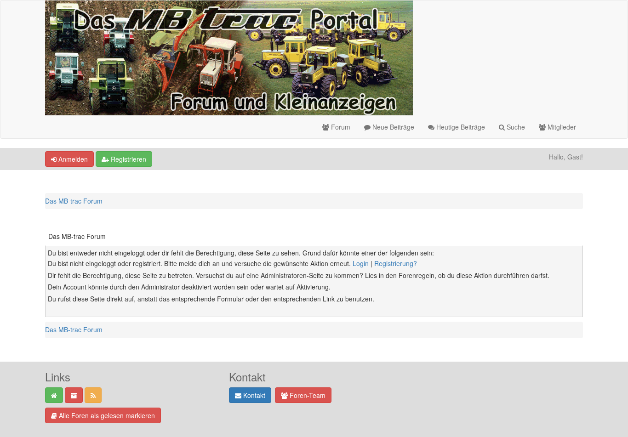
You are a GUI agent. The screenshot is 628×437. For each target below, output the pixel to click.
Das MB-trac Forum (74, 200)
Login (361, 263)
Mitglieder (561, 126)
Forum (339, 126)
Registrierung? (395, 263)
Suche (515, 126)
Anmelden (72, 159)
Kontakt (253, 395)
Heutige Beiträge (459, 126)
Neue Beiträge (392, 126)
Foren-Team (306, 395)
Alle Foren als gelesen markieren (106, 415)
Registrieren (127, 159)
